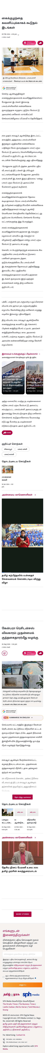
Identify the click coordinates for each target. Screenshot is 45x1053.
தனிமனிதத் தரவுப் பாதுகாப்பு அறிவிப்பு (23, 968)
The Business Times (27, 1004)
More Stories (22, 914)
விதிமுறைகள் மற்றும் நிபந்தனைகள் (28, 965)
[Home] (31, 994)
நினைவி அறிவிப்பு (21, 1029)
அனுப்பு (22, 984)
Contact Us (20, 1035)
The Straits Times (10, 1004)
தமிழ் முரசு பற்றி (10, 1024)
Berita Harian (21, 1007)
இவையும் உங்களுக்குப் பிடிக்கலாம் (20, 354)
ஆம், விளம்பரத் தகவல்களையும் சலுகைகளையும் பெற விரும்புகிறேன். (22, 977)
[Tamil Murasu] (11, 994)
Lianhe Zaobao (9, 1007)
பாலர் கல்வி (9, 454)
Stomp (5, 1010)
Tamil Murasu (33, 1007)
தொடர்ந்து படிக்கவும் (22, 797)
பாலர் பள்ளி (22, 449)
